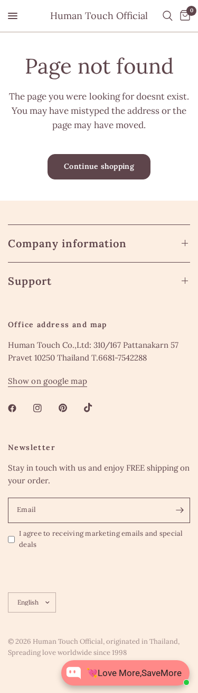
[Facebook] (19, 408)
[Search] (167, 16)
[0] (183, 16)
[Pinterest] (70, 407)
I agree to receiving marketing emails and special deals (101, 539)
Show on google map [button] (47, 380)
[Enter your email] (179, 510)
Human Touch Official (99, 16)
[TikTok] (95, 407)
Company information (67, 243)
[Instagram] (44, 408)
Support (30, 280)
